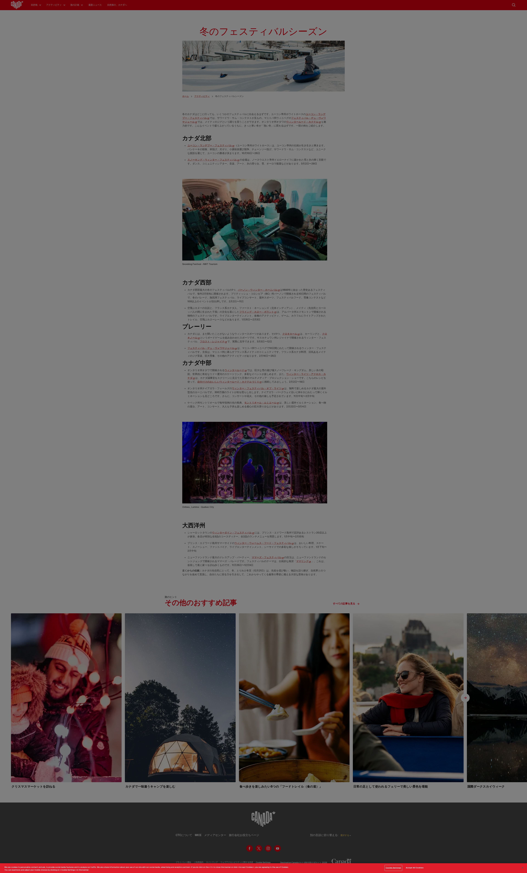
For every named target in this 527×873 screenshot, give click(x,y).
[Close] (523, 868)
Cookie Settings (393, 868)
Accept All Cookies (415, 868)
